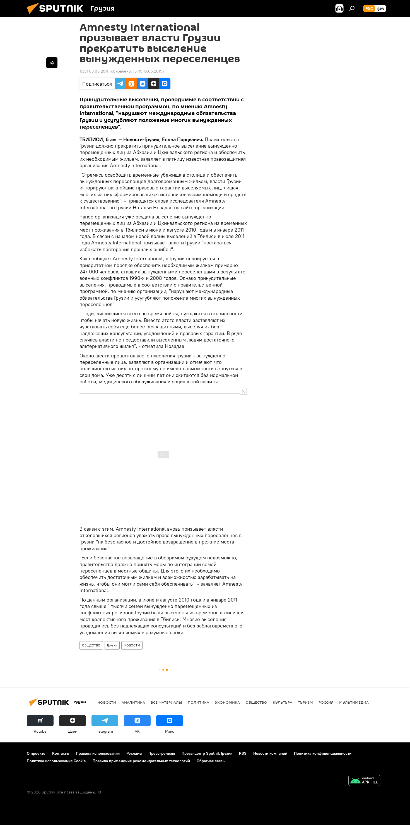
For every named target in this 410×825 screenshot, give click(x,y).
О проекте (36, 753)
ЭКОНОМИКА (227, 702)
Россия (326, 702)
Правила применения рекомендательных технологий (141, 760)
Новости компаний (270, 753)
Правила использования (98, 753)
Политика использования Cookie (56, 760)
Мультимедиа (354, 702)
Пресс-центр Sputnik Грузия (207, 753)
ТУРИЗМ (305, 702)
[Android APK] (364, 781)
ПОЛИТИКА (198, 702)
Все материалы (166, 702)
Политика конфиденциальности (322, 753)
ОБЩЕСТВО (91, 645)
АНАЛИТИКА (133, 702)
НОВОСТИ (132, 645)
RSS (243, 753)
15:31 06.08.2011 (93, 71)
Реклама (134, 753)
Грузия (112, 645)
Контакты (60, 753)
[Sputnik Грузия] (57, 15)
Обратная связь (211, 760)
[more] (51, 62)
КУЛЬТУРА (282, 702)
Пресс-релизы (161, 753)
